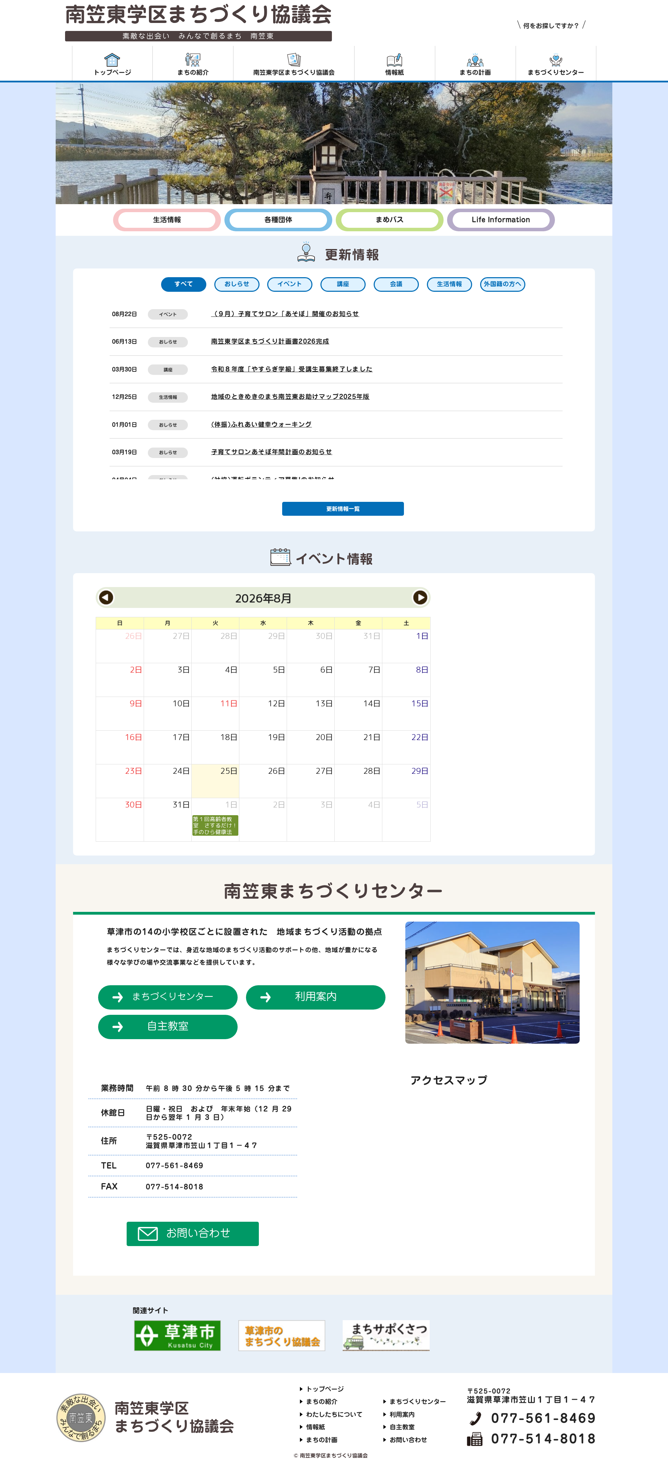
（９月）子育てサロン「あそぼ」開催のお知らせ (285, 314)
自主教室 (168, 1026)
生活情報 (168, 397)
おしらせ (168, 342)
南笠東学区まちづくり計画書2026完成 (270, 341)
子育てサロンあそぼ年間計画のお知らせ (272, 452)
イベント (168, 314)
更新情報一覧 (343, 509)
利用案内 (316, 996)
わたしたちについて (334, 1414)
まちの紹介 (321, 1401)
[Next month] (420, 597)
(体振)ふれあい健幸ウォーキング (261, 424)
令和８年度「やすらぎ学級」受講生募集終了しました (292, 369)
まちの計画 (321, 1440)
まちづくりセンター (172, 996)
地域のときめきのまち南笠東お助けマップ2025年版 (290, 396)
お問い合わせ (198, 1233)
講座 (168, 370)
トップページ (325, 1389)
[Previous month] (106, 597)
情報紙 (315, 1427)
